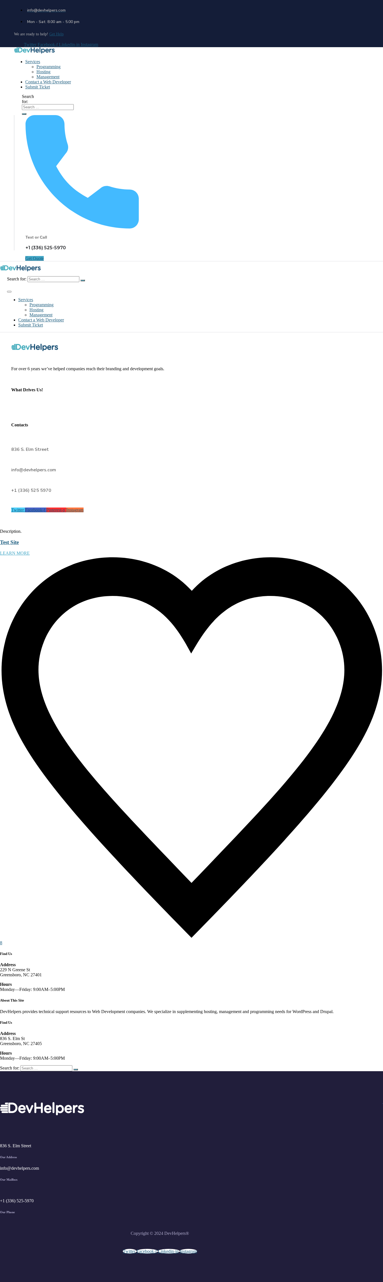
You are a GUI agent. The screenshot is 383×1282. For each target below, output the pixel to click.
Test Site (9, 542)
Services (32, 61)
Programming (48, 66)
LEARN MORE (15, 553)
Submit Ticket (37, 86)
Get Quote (34, 258)
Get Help (56, 34)
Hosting (43, 71)
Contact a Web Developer (48, 81)
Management (47, 76)
